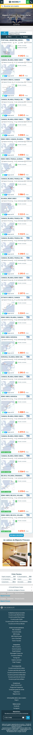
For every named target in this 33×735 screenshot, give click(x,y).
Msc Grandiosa (16, 629)
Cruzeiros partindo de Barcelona (16, 672)
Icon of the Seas (16, 638)
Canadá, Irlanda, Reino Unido (12, 60)
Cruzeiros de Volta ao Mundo (16, 623)
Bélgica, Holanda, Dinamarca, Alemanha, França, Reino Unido (12, 475)
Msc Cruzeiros (16, 646)
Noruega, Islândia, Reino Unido (12, 357)
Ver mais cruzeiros (16, 535)
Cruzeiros (3, 593)
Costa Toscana (16, 640)
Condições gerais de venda (16, 689)
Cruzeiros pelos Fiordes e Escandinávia (16, 621)
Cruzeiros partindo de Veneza (16, 677)
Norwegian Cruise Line (16, 653)
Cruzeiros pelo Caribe (17, 619)
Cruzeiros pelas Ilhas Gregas (17, 617)
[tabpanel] (16, 554)
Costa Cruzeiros (16, 649)
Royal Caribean (16, 651)
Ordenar (25, 37)
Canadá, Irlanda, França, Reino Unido (12, 99)
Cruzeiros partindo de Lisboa (16, 668)
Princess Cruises (19, 593)
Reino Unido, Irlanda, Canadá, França (12, 317)
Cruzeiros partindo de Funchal (16, 670)
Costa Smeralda (16, 632)
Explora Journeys (16, 660)
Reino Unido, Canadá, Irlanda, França (12, 139)
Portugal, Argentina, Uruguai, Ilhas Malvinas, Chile (12, 40)
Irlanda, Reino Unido (8, 198)
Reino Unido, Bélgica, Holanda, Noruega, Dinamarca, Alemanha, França (12, 495)
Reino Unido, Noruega (9, 337)
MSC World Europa (16, 636)
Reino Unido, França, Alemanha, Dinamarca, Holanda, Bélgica (12, 159)
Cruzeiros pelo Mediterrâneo (17, 615)
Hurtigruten (16, 657)
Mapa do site (16, 694)
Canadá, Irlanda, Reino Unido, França (12, 119)
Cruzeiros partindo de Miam (16, 679)
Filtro (9, 37)
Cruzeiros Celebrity (16, 655)
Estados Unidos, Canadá (10, 80)
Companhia (10, 593)
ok (28, 717)
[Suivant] (29, 554)
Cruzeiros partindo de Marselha (16, 674)
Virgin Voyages (16, 662)
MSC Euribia (16, 634)
